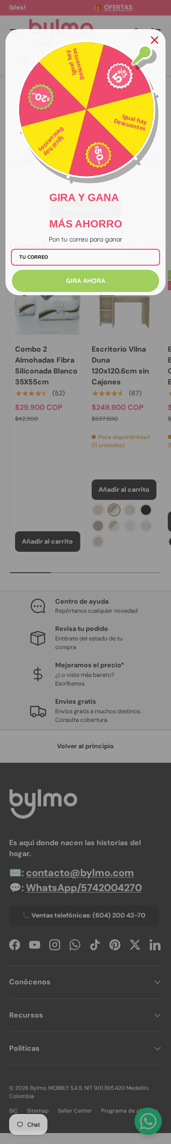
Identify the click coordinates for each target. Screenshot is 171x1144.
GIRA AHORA (85, 281)
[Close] (155, 40)
